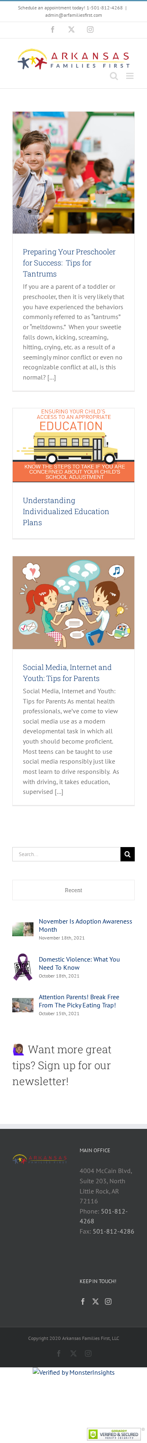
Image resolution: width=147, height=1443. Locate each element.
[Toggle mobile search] (114, 76)
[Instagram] (108, 1301)
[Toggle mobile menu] (130, 76)
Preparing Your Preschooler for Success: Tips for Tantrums (69, 263)
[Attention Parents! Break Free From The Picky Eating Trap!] (22, 1003)
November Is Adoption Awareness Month (85, 925)
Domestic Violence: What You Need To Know (79, 963)
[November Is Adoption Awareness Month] (22, 927)
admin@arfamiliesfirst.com (73, 15)
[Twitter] (95, 1301)
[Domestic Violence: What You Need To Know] (22, 957)
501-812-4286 (113, 1231)
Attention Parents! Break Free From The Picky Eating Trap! (79, 1001)
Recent (73, 890)
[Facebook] (83, 1301)
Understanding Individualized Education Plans (66, 511)
